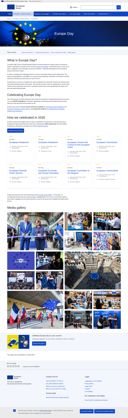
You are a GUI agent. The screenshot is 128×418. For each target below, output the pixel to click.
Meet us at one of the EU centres (56, 389)
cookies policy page (45, 410)
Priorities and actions (59, 14)
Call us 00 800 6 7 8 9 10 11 (54, 381)
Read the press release (15, 130)
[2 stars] (9, 366)
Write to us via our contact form (55, 386)
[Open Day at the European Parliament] (49, 280)
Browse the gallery (39, 343)
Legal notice (88, 386)
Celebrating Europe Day (42, 52)
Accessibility (89, 391)
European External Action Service (17, 171)
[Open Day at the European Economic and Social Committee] (78, 221)
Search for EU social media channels (57, 397)
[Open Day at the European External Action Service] (107, 221)
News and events (89, 14)
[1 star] (8, 366)
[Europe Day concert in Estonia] (21, 280)
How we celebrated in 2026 (58, 52)
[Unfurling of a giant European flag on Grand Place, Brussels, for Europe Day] (93, 271)
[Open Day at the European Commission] (35, 231)
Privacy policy (89, 383)
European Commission (107, 142)
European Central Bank (107, 170)
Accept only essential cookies (104, 411)
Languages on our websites (93, 381)
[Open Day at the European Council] (78, 320)
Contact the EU (103, 14)
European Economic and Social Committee (48, 171)
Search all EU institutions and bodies (96, 400)
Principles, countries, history (22, 14)
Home (10, 14)
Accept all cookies (86, 411)
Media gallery (71, 52)
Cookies (87, 389)
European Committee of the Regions (78, 171)
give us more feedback (32, 366)
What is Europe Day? (27, 52)
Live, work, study (75, 14)
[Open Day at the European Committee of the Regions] (78, 300)
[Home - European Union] (16, 7)
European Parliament (19, 142)
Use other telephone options (54, 383)
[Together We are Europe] (21, 261)
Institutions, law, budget (41, 14)
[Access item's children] (32, 14)
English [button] (75, 7)
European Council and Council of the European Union (78, 144)
